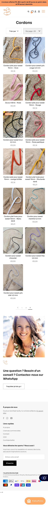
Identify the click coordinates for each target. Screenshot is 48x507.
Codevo (5, 477)
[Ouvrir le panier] (39, 11)
